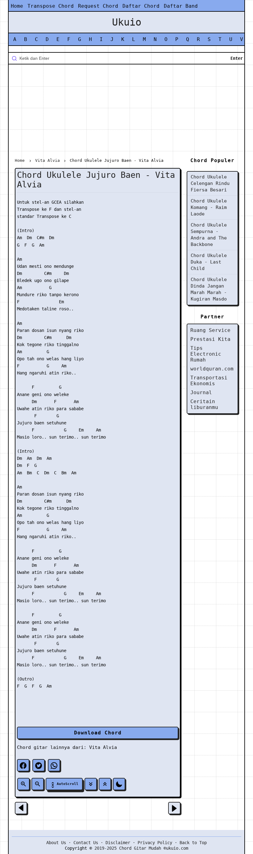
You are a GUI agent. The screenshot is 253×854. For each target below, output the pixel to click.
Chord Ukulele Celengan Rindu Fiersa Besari (210, 183)
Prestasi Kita (210, 339)
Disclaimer (118, 842)
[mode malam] (119, 784)
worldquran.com (212, 369)
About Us (56, 842)
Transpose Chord (50, 6)
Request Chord (98, 6)
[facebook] (23, 765)
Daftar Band (181, 6)
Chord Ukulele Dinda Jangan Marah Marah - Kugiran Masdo (209, 289)
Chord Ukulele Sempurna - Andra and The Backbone (209, 234)
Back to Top (193, 842)
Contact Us (85, 842)
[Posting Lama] (174, 808)
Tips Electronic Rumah (205, 354)
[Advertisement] (126, 112)
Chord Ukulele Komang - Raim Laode (209, 207)
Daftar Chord (141, 6)
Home (17, 6)
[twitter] (38, 765)
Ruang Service (210, 330)
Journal (201, 392)
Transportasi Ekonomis (208, 380)
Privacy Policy (155, 842)
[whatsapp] (54, 765)
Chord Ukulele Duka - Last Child (209, 262)
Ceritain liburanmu (204, 404)
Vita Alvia (103, 747)
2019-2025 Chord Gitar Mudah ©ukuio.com (141, 848)
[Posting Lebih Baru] (21, 808)
